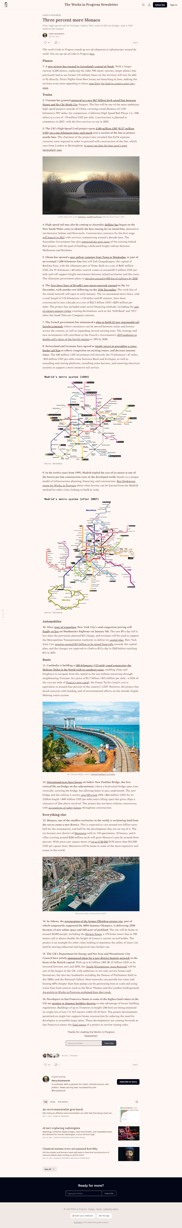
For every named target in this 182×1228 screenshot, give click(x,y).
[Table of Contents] (3, 614)
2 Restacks (74, 1055)
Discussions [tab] (63, 1102)
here (92, 54)
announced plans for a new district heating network (99, 958)
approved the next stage (96, 242)
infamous (82, 216)
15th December (107, 290)
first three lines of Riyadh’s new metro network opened (84, 285)
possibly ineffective (94, 216)
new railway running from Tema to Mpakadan (98, 257)
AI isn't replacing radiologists (61, 1128)
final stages (79, 1025)
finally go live (51, 631)
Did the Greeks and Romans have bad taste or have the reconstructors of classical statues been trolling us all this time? (76, 1153)
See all (48, 1169)
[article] (91, 1115)
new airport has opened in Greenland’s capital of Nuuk (81, 67)
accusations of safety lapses (64, 808)
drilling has (112, 225)
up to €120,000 (99, 842)
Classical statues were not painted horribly (70, 1148)
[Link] (39, 61)
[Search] (143, 4)
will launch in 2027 (54, 237)
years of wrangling (65, 627)
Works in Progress (61, 1116)
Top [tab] (45, 1102)
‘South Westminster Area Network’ (106, 967)
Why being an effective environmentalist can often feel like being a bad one (77, 1113)
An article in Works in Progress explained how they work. (77, 992)
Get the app (104, 1215)
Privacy (91, 1209)
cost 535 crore (89, 795)
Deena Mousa (79, 1137)
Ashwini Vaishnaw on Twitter (103, 774)
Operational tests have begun (64, 782)
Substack (78, 1222)
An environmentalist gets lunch (63, 1109)
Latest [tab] (52, 1102)
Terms (99, 1209)
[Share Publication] (149, 4)
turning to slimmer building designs (74, 1003)
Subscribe (160, 4)
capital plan (117, 640)
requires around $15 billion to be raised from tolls (84, 644)
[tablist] (56, 1101)
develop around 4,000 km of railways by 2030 (111, 279)
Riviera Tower (93, 934)
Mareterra (80, 833)
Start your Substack (84, 1215)
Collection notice (110, 1209)
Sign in (173, 4)
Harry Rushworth (56, 34)
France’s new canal (77, 683)
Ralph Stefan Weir (81, 1158)
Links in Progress (52, 15)
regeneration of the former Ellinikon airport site (93, 921)
